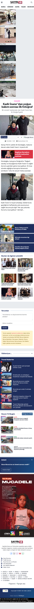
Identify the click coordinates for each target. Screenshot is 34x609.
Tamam (29, 601)
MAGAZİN (17, 101)
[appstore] (12, 584)
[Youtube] (20, 553)
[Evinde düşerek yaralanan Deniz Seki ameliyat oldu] (25, 278)
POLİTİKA (12, 577)
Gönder (4, 327)
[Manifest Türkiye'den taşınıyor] (25, 292)
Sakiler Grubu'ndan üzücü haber (8, 269)
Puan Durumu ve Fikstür (10, 562)
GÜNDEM (10, 7)
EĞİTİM (17, 573)
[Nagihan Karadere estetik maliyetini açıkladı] (8, 292)
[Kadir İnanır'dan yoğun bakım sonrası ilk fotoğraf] (17, 125)
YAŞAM (23, 7)
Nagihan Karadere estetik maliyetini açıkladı (8, 298)
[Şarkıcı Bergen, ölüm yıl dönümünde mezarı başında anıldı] (25, 262)
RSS (6, 590)
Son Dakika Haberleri (9, 565)
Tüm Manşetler (7, 563)
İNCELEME (13, 575)
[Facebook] (11, 553)
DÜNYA (11, 573)
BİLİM (10, 571)
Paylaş (5, 137)
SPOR (26, 577)
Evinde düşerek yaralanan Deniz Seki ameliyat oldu (25, 284)
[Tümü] (32, 353)
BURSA (3, 7)
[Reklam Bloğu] (17, 505)
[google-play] (21, 584)
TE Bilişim (21, 595)
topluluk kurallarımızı (17, 333)
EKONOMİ (30, 7)
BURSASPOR (24, 571)
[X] (14, 553)
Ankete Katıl (6, 470)
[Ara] (31, 2)
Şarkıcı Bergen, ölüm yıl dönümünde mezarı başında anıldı (24, 270)
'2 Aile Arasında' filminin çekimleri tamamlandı (7, 284)
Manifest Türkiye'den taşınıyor (23, 298)
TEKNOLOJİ (6, 578)
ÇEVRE (4, 573)
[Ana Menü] (2, 2)
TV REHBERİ (6, 580)
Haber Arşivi (6, 567)
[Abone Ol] (28, 137)
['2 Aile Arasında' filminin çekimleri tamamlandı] (8, 278)
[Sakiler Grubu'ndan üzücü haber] (8, 262)
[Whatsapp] (23, 553)
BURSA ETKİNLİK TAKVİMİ (25, 578)
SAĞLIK (20, 577)
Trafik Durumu (7, 560)
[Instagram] (17, 553)
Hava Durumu (7, 558)
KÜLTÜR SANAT (22, 575)
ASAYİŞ (17, 7)
